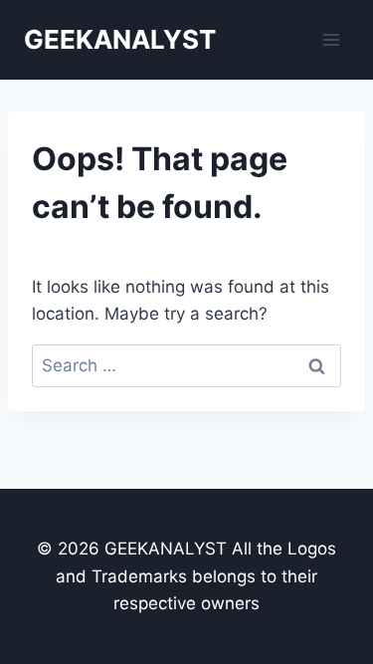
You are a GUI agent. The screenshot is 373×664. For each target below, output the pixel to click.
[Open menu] (330, 39)
